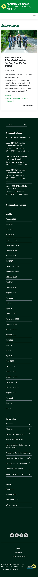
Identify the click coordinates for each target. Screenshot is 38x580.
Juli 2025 (9, 261)
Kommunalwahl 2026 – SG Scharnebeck (16, 446)
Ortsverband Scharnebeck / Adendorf (19, 8)
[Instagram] (17, 535)
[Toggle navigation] (34, 16)
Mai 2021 (9, 408)
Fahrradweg (17, 98)
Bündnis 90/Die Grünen (18, 4)
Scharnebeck (10, 101)
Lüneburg (26, 98)
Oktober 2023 (11, 287)
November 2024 (12, 271)
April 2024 (10, 282)
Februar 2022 (11, 366)
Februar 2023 (11, 314)
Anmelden (10, 489)
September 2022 (12, 329)
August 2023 (11, 292)
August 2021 (11, 392)
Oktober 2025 (11, 250)
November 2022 (12, 319)
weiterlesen (27, 105)
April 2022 (10, 356)
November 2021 (12, 382)
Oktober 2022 (11, 324)
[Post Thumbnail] (19, 41)
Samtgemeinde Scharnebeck (17, 463)
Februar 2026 (11, 240)
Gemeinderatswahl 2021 (15, 434)
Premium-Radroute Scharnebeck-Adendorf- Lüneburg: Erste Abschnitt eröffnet (16, 61)
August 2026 (11, 219)
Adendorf (9, 98)
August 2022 (11, 335)
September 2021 (12, 387)
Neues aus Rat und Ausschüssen (18, 453)
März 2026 (10, 235)
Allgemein (8, 96)
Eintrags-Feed (11, 494)
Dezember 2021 (12, 377)
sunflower (17, 567)
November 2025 (12, 245)
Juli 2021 (9, 398)
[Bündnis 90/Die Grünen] (3, 6)
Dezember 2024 (12, 266)
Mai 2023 (9, 303)
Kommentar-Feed (13, 500)
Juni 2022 (10, 345)
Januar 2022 (11, 371)
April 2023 (10, 308)
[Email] (26, 535)
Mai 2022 (9, 350)
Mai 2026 (9, 229)
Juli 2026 (9, 224)
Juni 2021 (10, 403)
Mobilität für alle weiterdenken (18, 138)
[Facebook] (12, 535)
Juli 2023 (9, 298)
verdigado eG (14, 569)
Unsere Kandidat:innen (15, 474)
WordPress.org (11, 505)
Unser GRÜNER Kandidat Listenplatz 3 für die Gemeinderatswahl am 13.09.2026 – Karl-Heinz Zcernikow (15, 175)
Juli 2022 (9, 340)
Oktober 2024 (11, 277)
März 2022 (10, 361)
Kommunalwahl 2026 (14, 439)
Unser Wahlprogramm (14, 468)
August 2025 (11, 256)
